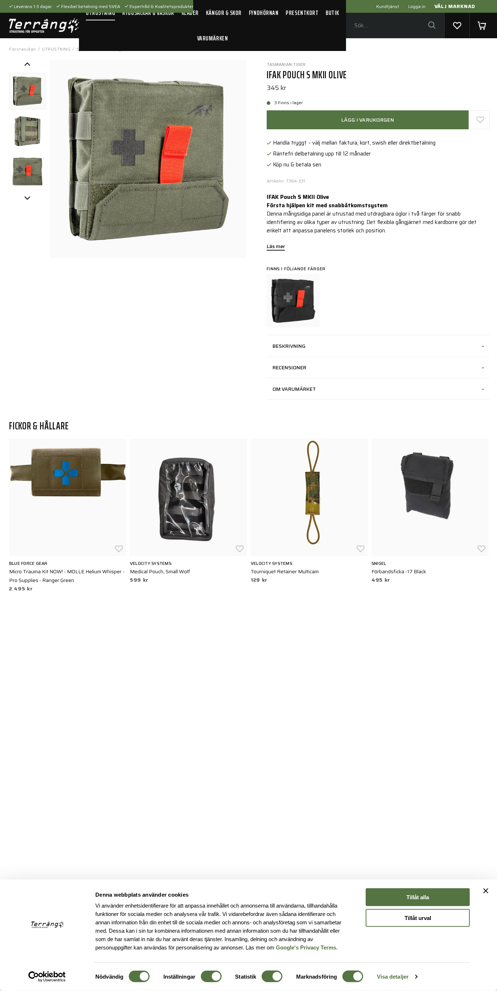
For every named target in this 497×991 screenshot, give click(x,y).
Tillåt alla (417, 897)
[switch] (211, 976)
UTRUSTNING (100, 13)
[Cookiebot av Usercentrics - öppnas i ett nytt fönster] (47, 976)
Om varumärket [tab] (294, 389)
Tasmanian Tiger (286, 64)
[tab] (27, 91)
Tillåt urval (418, 918)
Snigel (378, 563)
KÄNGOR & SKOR (224, 13)
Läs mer (276, 247)
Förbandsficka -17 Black (398, 571)
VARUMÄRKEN (212, 38)
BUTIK (332, 13)
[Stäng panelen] (485, 890)
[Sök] (431, 25)
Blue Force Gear (28, 563)
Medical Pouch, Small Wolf (160, 571)
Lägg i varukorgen (367, 120)
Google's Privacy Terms (306, 947)
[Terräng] (44, 25)
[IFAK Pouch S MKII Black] (293, 300)
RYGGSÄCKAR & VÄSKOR (148, 13)
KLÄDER (190, 13)
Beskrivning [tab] (289, 346)
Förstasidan (22, 49)
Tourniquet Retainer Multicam (285, 571)
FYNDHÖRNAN (263, 13)
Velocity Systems (150, 563)
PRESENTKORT (302, 13)
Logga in (416, 6)
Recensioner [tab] (289, 367)
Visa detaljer (393, 977)
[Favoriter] (457, 25)
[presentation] (27, 91)
